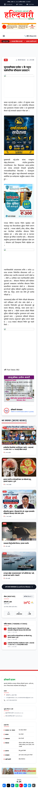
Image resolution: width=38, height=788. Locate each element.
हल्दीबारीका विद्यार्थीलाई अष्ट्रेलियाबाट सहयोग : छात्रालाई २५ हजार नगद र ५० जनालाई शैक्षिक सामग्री (18, 448)
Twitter (20, 4)
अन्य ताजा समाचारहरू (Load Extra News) (17, 587)
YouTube (31, 4)
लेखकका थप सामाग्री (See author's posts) (22, 411)
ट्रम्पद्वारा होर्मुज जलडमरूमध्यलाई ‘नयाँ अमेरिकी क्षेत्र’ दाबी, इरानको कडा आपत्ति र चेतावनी (18, 574)
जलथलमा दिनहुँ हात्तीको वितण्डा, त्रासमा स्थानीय (16, 543)
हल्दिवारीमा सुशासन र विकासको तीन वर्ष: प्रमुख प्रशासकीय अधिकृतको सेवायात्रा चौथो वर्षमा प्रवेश (18, 512)
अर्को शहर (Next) (27, 596)
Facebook (9, 4)
